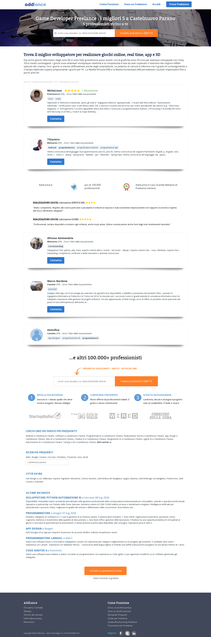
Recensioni (29, 621)
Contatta (55, 118)
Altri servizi (103, 442)
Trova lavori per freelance (120, 625)
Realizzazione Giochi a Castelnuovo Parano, (144, 435)
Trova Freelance (179, 4)
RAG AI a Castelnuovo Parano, (60, 439)
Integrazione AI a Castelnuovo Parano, (125, 439)
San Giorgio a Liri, (34, 478)
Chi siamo (29, 607)
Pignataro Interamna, (71, 478)
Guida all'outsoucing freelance (122, 621)
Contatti (39, 607)
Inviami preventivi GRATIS (136, 381)
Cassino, (43, 457)
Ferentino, (62, 457)
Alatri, (29, 457)
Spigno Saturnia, (131, 478)
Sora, (80, 457)
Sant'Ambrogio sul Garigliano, (153, 478)
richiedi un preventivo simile (105, 570)
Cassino (51, 284)
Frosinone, (72, 457)
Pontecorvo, (173, 478)
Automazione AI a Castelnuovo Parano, (44, 442)
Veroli (85, 457)
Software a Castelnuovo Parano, (70, 435)
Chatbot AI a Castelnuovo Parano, (91, 439)
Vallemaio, (48, 478)
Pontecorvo (53, 94)
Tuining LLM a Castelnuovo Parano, (80, 442)
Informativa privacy (33, 618)
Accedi (156, 4)
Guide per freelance (117, 618)
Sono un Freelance (135, 4)
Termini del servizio (33, 614)
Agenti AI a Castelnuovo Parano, (159, 439)
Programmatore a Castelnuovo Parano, (105, 435)
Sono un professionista (119, 611)
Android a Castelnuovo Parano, (40, 435)
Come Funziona (109, 4)
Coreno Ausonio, (89, 478)
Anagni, (35, 457)
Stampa (27, 611)
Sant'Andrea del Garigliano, (110, 478)
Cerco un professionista (119, 607)
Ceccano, (52, 457)
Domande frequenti (117, 614)
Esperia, (57, 478)
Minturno (52, 142)
